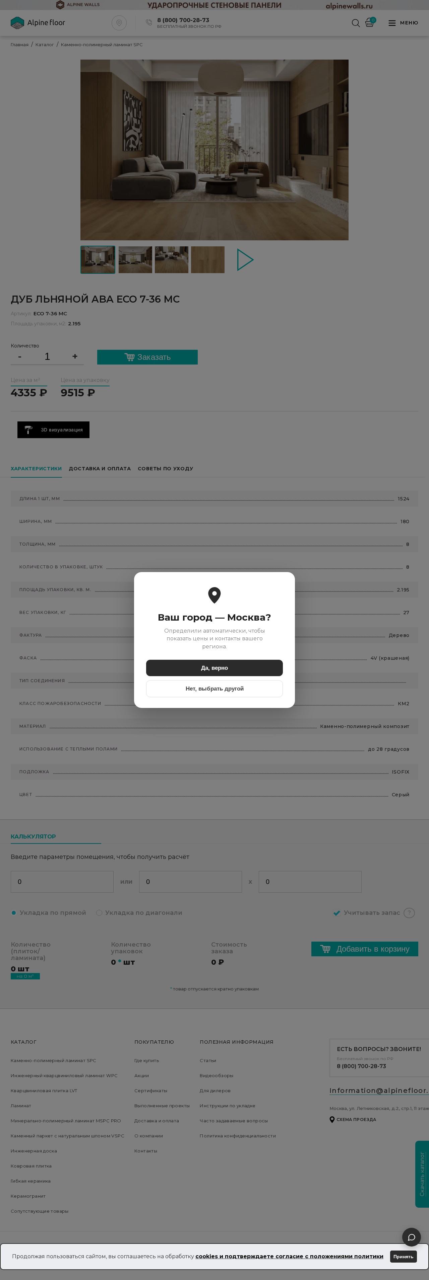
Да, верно (214, 668)
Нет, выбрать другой (215, 689)
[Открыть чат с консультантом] (411, 1237)
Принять (403, 1256)
